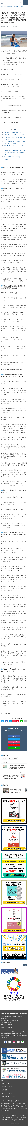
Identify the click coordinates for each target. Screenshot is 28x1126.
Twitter (13, 739)
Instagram (13, 742)
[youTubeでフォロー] (18, 1042)
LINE (13, 747)
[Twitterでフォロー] (9, 1042)
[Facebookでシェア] (6, 721)
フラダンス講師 (13, 758)
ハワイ (4, 758)
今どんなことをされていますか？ (12, 132)
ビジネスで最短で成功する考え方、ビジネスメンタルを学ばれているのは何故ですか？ (14, 152)
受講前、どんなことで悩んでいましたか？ (14, 134)
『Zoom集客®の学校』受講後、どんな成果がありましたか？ (14, 138)
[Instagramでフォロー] (14, 1042)
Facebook (13, 736)
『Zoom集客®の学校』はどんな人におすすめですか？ (14, 158)
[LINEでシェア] (21, 721)
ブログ (4, 9)
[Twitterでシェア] (2, 721)
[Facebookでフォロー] (5, 1042)
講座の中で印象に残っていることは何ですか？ (14, 147)
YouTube (13, 744)
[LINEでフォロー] (22, 1042)
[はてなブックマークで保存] (10, 721)
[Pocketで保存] (14, 721)
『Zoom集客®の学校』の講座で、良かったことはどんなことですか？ (14, 142)
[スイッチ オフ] (20, 3)
